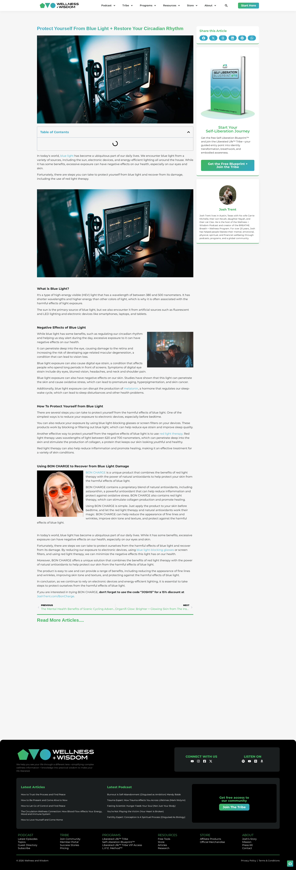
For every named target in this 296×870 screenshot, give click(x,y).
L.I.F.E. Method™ (112, 848)
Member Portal (69, 842)
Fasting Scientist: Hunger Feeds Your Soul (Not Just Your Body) (141, 805)
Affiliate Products (210, 838)
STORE (205, 835)
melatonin (131, 388)
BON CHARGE (96, 472)
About (208, 5)
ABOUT (247, 835)
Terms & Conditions (269, 860)
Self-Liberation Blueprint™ (118, 842)
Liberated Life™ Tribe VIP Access (122, 845)
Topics (22, 842)
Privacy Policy (248, 860)
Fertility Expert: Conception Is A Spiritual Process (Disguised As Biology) (146, 817)
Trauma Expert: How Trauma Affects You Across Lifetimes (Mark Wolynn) (146, 800)
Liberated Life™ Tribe (115, 838)
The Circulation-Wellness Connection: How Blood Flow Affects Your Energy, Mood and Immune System (61, 812)
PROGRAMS (111, 835)
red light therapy (171, 433)
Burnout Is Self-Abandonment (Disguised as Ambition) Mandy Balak (144, 794)
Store (190, 5)
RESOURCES (167, 835)
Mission (246, 842)
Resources (169, 5)
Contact (247, 848)
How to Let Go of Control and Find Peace (43, 805)
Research (163, 848)
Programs (146, 5)
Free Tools (164, 838)
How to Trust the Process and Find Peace (43, 794)
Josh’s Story (249, 838)
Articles (162, 845)
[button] (226, 5)
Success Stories (69, 845)
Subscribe (24, 848)
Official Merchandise (212, 842)
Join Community (70, 838)
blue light (67, 156)
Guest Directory (27, 845)
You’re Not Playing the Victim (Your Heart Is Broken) (135, 811)
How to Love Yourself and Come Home (42, 819)
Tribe (125, 5)
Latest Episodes (27, 838)
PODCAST (25, 835)
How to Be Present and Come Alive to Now (44, 800)
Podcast (106, 5)
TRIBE (64, 835)
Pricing (64, 848)
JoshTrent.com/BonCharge (55, 596)
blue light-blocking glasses (155, 550)
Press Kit (247, 845)
